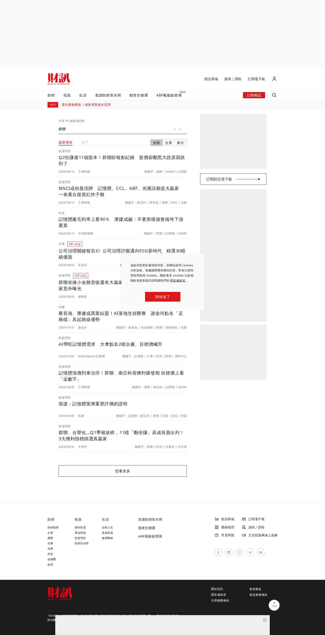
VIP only (75, 244)
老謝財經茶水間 (108, 95)
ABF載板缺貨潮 (150, 536)
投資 (67, 95)
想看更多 (122, 471)
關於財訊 (217, 589)
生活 (83, 95)
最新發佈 (66, 142)
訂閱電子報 (256, 79)
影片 (180, 142)
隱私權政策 (177, 280)
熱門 (84, 142)
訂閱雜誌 (254, 95)
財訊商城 (211, 79)
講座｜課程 (233, 79)
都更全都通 (138, 95)
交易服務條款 (220, 600)
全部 (156, 142)
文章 (168, 142)
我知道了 (162, 296)
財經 (51, 95)
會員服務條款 (258, 595)
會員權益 (255, 589)
